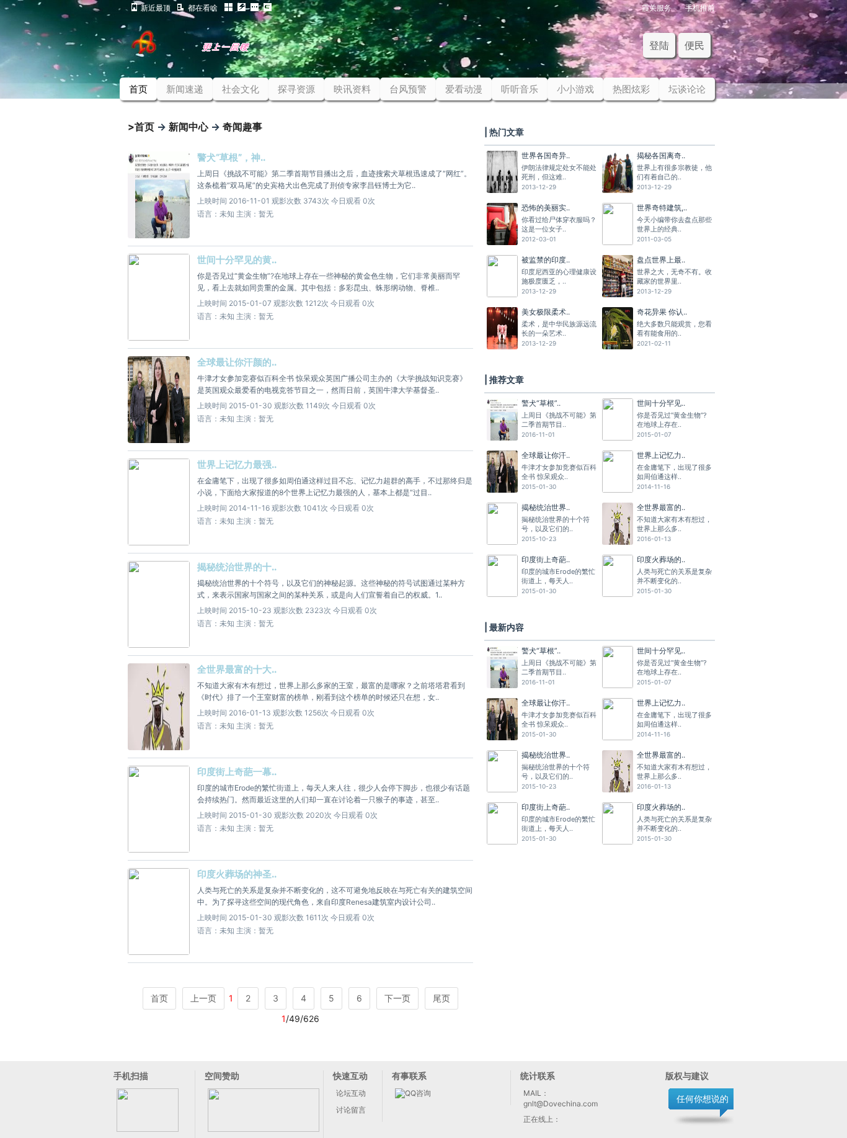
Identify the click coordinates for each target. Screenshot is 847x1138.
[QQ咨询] (413, 1093)
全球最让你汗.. (545, 455)
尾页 (441, 998)
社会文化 (240, 89)
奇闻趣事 (242, 126)
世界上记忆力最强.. (237, 464)
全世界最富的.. (661, 507)
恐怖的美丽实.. (545, 207)
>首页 (141, 126)
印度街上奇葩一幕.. (237, 771)
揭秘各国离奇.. (661, 155)
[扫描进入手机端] (148, 1129)
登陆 (659, 45)
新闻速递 (184, 89)
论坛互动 (351, 1093)
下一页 (397, 998)
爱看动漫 (463, 89)
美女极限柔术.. (545, 311)
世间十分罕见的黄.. (237, 260)
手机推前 (700, 7)
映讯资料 (352, 89)
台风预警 (408, 89)
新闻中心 (188, 126)
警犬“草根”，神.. (231, 157)
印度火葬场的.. (661, 559)
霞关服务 (657, 7)
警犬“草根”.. (541, 403)
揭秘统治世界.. (545, 507)
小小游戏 (575, 89)
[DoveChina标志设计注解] (208, 50)
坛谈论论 (687, 89)
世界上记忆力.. (661, 455)
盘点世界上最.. (661, 259)
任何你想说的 (702, 1098)
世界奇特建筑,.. (662, 207)
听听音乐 (519, 89)
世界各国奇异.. (545, 155)
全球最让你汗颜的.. (237, 362)
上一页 (203, 998)
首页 (138, 89)
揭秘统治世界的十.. (237, 567)
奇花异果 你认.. (662, 311)
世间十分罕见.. (661, 403)
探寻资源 (296, 89)
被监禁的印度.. (545, 259)
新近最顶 (156, 7)
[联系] (263, 1129)
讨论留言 (351, 1109)
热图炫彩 (631, 89)
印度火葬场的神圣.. (237, 874)
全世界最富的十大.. (237, 669)
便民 (694, 45)
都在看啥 (203, 7)
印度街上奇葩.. (545, 559)
